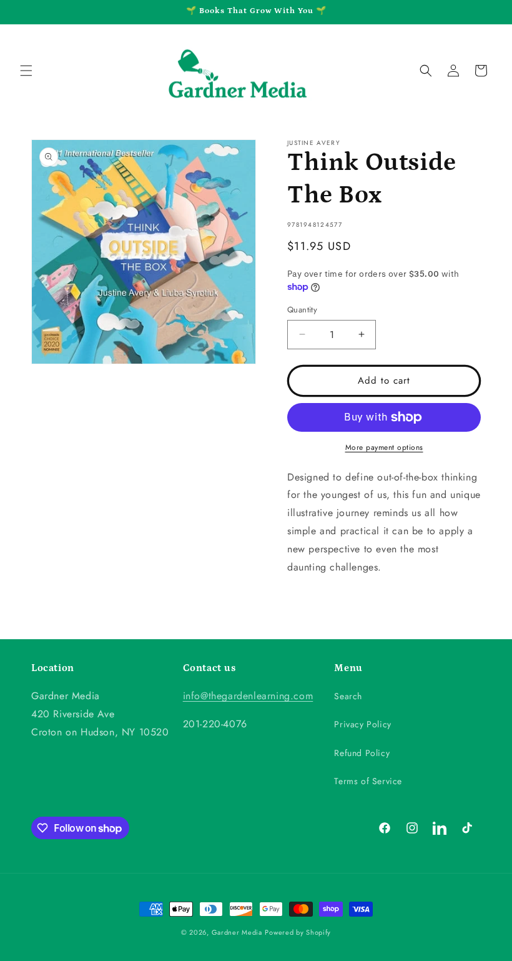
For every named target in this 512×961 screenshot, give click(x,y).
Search (348, 696)
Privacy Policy (362, 724)
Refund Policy (362, 753)
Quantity (302, 310)
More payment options (384, 447)
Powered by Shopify (298, 932)
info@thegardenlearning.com (248, 696)
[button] (26, 70)
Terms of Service (368, 781)
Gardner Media (237, 932)
